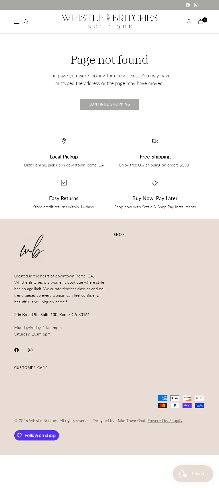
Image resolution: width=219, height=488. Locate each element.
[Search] (26, 21)
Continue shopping (110, 104)
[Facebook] (187, 5)
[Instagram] (196, 5)
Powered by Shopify (164, 420)
